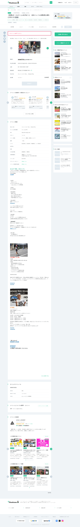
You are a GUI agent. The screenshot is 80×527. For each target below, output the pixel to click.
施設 (25, 6)
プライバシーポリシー (45, 516)
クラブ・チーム (39, 6)
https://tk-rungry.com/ (26, 132)
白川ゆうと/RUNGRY (20, 420)
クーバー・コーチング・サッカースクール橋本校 (66, 159)
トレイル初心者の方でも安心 (16, 99)
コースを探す (59, 507)
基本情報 (12, 26)
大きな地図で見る (45, 375)
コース (32, 6)
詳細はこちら (24, 161)
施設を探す (43, 507)
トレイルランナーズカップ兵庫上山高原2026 (66, 95)
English (75, 2)
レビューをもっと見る (29, 113)
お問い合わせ (17, 516)
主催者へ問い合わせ (63, 34)
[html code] (4, 41)
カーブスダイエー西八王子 (65, 165)
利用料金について (26, 516)
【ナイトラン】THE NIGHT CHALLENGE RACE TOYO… (66, 82)
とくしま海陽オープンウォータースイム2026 (66, 136)
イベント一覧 (13, 9)
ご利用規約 (35, 516)
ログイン (70, 2)
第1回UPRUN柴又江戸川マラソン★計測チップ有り (66, 130)
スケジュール (42, 26)
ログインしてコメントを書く (43, 405)
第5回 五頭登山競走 (64, 88)
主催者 (18, 6)
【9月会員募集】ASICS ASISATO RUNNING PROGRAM (66, 123)
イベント (11, 6)
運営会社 (54, 516)
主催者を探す (27, 507)
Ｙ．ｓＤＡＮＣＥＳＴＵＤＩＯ (66, 152)
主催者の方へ (60, 2)
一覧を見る (46, 436)
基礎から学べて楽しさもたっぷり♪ (35, 99)
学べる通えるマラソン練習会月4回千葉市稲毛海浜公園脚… (66, 109)
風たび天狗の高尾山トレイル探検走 (66, 55)
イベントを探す (11, 507)
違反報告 (49, 492)
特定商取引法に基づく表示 (64, 516)
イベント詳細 (31, 26)
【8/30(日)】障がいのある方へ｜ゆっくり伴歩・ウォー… (66, 116)
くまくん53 (34, 96)
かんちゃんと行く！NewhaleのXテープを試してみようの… (66, 61)
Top (8, 9)
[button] (48, 48)
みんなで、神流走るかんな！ (42, 477)
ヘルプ (65, 2)
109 (67, 16)
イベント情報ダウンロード (63, 43)
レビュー (21, 26)
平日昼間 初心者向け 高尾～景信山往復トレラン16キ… (66, 68)
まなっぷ (15, 96)
